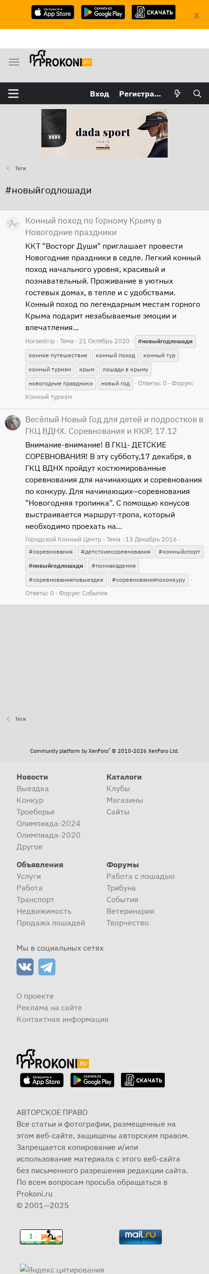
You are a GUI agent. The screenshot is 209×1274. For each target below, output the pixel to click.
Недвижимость (44, 911)
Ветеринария (130, 911)
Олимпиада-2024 (49, 823)
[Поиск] (197, 93)
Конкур (30, 800)
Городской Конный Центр (63, 539)
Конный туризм (48, 397)
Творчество (127, 922)
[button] (13, 93)
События (94, 593)
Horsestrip (40, 341)
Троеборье (36, 811)
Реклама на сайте (49, 1007)
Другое (30, 846)
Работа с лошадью (140, 876)
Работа (30, 887)
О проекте (35, 996)
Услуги (29, 876)
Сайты (118, 811)
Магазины (124, 800)
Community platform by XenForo (104, 751)
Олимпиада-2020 (49, 835)
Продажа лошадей (51, 922)
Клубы (118, 788)
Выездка (33, 788)
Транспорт (35, 899)
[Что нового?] (178, 93)
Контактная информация (63, 1019)
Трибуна (121, 887)
